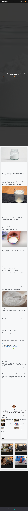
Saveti (2, 435)
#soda (16, 346)
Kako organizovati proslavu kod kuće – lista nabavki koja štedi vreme (10, 420)
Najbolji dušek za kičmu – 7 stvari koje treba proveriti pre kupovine (9, 428)
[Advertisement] (14, 168)
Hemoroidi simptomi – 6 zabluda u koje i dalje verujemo (23, 424)
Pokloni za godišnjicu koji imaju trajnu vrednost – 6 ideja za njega (9, 424)
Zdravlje (24, 76)
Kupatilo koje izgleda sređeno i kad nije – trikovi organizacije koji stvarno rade (23, 428)
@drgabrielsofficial (5, 343)
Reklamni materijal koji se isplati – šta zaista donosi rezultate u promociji (23, 420)
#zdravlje (13, 346)
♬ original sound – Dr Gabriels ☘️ (8, 348)
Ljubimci (2, 438)
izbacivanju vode (17, 265)
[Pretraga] (25, 1)
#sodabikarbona (9, 346)
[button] (13, 1)
